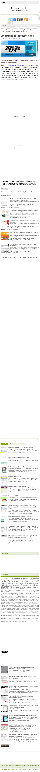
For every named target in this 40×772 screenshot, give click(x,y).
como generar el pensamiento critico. (22, 614)
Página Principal (21, 257)
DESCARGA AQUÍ (19, 117)
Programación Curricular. (22, 605)
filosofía (18, 590)
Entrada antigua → (33, 257)
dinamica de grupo (34, 620)
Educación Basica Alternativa (13, 603)
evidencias (4, 608)
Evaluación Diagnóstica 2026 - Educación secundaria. (23, 467)
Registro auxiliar (34, 605)
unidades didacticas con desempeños (11, 618)
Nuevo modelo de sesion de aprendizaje (28, 599)
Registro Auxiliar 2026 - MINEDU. (17, 486)
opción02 (22, 148)
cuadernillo (4, 600)
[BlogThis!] (4, 189)
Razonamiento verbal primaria (31, 589)
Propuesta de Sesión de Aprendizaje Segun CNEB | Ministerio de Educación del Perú (23, 735)
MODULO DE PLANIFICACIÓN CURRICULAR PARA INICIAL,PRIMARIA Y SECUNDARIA (23, 199)
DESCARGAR (19, 146)
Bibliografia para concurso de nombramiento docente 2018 (20, 610)
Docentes (9, 30)
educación (3, 621)
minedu (36, 583)
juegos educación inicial (27, 590)
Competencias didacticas (32, 611)
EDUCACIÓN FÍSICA (7, 587)
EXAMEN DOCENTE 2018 (9, 583)
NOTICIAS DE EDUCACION (24, 593)
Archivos (21, 444)
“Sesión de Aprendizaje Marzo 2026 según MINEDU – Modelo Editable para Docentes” (23, 536)
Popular (5, 444)
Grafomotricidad (10, 612)
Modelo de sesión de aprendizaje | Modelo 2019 (22, 715)
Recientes (13, 444)
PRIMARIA (4, 589)
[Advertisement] (19, 100)
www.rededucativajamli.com (30, 769)
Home (3, 30)
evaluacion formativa (25, 615)
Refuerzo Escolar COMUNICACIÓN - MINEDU (20, 447)
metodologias (9, 621)
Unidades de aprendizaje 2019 (31, 606)
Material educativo (12, 593)
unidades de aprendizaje (22, 591)
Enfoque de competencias (31, 603)
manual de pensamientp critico (31, 617)
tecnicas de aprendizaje (22, 609)
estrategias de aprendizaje (24, 594)
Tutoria (21, 606)
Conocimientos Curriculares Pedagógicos (12, 602)
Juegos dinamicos (35, 618)
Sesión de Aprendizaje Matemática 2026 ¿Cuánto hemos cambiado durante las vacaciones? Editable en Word (23, 507)
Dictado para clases (25, 618)
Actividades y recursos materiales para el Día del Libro (24, 210)
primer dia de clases (17, 621)
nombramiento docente (23, 587)
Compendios (35, 587)
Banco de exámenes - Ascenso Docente (19, 516)
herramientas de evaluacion (15, 617)
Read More (16, 207)
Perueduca (3, 620)
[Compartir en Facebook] (7, 189)
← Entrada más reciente (8, 257)
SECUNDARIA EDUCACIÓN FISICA (10, 606)
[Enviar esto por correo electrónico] (2, 189)
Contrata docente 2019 (30, 602)
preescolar (12, 591)
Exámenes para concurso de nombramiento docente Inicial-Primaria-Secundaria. (23, 706)
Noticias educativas (13, 599)
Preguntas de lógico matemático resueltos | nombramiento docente (21, 696)
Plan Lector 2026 (13, 496)
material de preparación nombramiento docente (19, 608)
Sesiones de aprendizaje (8, 590)
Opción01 (16, 148)
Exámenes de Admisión (30, 585)
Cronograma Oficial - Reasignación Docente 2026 (22, 526)
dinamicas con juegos (32, 600)
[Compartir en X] (6, 189)
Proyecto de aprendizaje (8, 594)
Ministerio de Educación (10, 585)
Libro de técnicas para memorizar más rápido (17, 36)
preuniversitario (11, 609)
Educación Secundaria (30, 30)
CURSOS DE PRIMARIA (27, 597)
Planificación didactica (7, 605)
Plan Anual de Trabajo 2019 (13, 620)
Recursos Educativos (19, 8)
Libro (5, 593)
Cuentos (3, 612)
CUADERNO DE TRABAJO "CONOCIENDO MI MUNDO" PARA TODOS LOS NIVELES (24, 233)
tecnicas (24, 621)
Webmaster (11, 769)
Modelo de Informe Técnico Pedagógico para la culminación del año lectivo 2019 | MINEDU (22, 725)
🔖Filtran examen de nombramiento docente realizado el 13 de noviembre (21, 667)
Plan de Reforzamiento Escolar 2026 (18, 457)
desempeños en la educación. (16, 600)
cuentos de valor (25, 620)
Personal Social (35, 593)
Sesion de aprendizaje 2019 (15, 589)
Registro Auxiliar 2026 (14, 476)
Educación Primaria (17, 30)
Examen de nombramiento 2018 (23, 581)
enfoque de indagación (12, 615)
